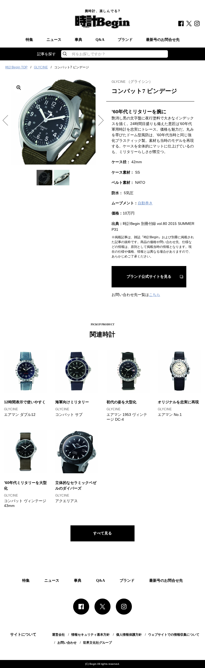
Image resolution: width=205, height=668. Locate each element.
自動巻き (145, 203)
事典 (78, 40)
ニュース (53, 40)
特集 (29, 40)
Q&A (100, 40)
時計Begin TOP (16, 67)
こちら (154, 294)
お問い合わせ (67, 642)
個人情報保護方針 (129, 634)
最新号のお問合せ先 (163, 40)
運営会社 (58, 634)
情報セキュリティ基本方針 (90, 634)
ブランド (125, 40)
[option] (53, 122)
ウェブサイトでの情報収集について (173, 634)
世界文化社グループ (97, 642)
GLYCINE (41, 67)
